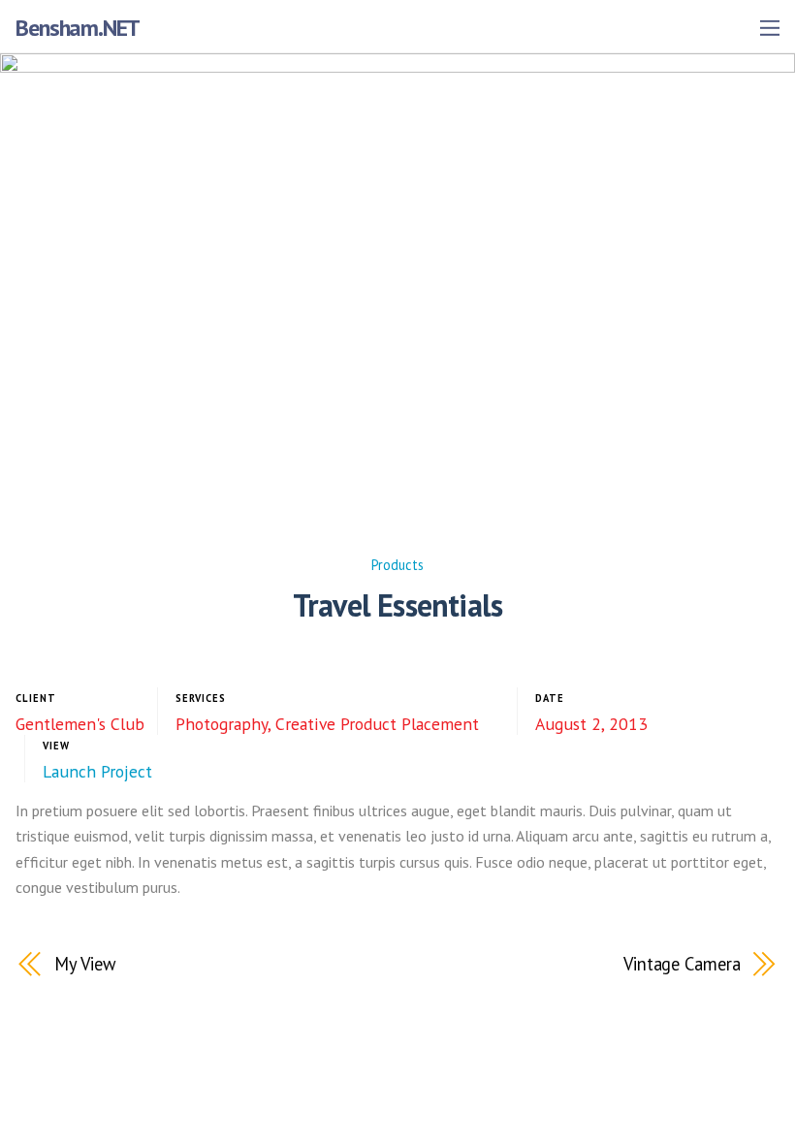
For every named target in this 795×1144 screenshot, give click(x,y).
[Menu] (769, 27)
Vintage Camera (682, 963)
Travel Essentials (397, 605)
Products (397, 565)
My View (84, 963)
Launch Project (97, 771)
